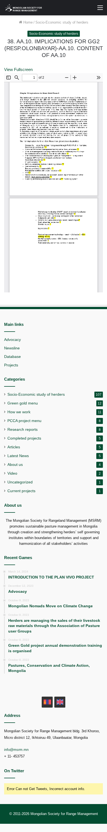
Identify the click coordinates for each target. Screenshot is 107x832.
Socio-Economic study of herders (61, 22)
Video (12, 473)
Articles (13, 447)
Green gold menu (22, 403)
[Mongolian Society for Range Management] (26, 8)
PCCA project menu (24, 421)
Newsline (12, 348)
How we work (18, 412)
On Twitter (14, 770)
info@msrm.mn (16, 750)
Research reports (22, 430)
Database (12, 357)
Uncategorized (20, 482)
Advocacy (12, 340)
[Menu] (100, 10)
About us (15, 465)
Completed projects (24, 438)
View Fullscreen (18, 69)
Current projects (21, 491)
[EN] (59, 702)
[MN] (47, 702)
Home (27, 22)
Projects (11, 365)
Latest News (18, 456)
